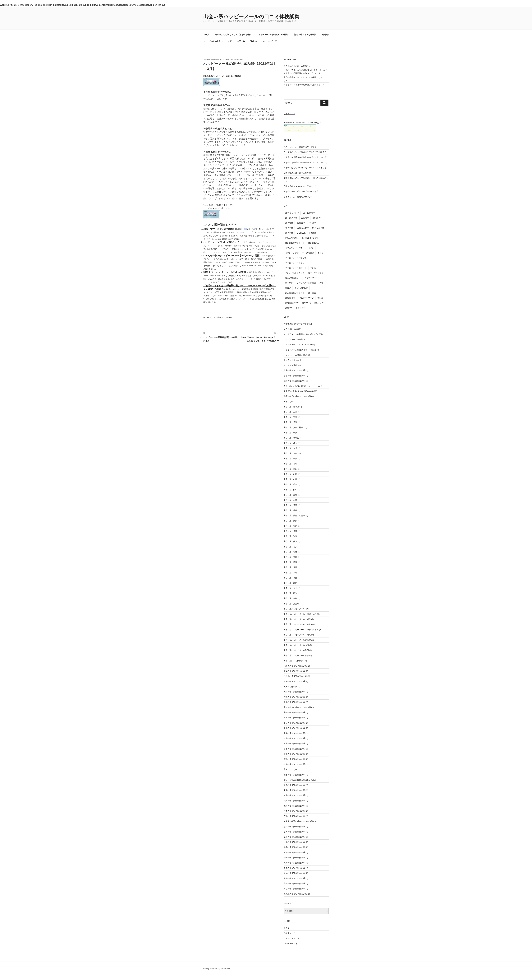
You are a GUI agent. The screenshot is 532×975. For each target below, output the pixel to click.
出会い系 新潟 (290, 521)
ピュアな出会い (292, 278)
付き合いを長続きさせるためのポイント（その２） (306, 157)
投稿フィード (289, 933)
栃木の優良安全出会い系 (294, 795)
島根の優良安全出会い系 (294, 754)
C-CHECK (301, 233)
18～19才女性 (309, 213)
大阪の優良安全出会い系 (294, 697)
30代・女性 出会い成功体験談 (219, 229)
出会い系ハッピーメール (294, 609)
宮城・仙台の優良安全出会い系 (297, 707)
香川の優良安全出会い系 (294, 878)
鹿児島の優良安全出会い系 (295, 894)
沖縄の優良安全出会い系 (294, 801)
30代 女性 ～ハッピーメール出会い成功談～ (226, 272)
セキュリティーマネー (295, 248)
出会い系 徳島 (290, 505)
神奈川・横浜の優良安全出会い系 (298, 821)
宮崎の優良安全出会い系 (294, 712)
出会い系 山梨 (290, 479)
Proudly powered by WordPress (216, 968)
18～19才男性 (291, 218)
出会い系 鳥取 (290, 598)
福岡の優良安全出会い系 (294, 832)
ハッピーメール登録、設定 (295, 355)
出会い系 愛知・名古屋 (294, 515)
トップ (206, 34)
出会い (288, 288)
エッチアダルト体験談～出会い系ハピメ (301, 334)
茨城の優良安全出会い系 (294, 852)
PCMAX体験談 (291, 238)
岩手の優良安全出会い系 (294, 749)
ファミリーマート (310, 278)
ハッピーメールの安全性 (295, 258)
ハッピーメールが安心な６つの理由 (272, 34)
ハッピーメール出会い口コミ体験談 (219, 317)
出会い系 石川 (290, 547)
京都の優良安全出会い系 (294, 376)
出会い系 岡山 (290, 489)
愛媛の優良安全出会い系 (294, 775)
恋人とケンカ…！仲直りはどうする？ (300, 147)
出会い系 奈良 (290, 458)
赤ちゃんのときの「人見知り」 (297, 66)
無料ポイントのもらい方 (313, 303)
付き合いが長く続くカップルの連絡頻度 (301, 191)
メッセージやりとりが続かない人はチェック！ (304, 85)
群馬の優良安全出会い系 (294, 847)
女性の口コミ (291, 298)
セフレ (311, 248)
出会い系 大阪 (290, 453)
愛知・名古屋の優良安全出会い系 (298, 780)
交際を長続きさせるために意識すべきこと (302, 186)
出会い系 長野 (290, 578)
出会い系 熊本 (290, 541)
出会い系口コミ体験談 (293, 661)
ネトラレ (321, 253)
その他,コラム (290, 329)
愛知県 (320, 298)
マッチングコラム (291, 360)
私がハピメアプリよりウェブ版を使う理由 (232, 34)
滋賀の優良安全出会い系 (294, 806)
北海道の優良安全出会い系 (295, 666)
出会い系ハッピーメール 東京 (297, 624)
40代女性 (312, 223)
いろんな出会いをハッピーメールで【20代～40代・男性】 (232, 255)
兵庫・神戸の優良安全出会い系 (297, 396)
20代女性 (305, 218)
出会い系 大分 (290, 448)
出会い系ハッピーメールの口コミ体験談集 (251, 16)
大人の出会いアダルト (295, 293)
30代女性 (289, 223)
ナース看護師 (308, 253)
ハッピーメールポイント (295, 268)
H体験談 (325, 34)
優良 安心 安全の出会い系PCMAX (298, 391)
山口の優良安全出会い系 (294, 723)
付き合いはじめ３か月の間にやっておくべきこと (305, 167)
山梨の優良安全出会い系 (294, 733)
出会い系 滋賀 (290, 536)
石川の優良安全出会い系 (294, 816)
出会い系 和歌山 (291, 438)
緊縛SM (253, 41)
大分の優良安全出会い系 (294, 692)
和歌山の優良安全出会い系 (295, 676)
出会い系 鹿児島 (291, 604)
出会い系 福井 (290, 552)
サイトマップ (289, 113)
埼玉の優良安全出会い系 (294, 681)
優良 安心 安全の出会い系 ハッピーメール (302, 386)
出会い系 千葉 (290, 433)
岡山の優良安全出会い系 (294, 743)
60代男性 (289, 233)
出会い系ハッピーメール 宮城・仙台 (300, 614)
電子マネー (300, 308)
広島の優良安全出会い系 (294, 759)
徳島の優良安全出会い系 (294, 764)
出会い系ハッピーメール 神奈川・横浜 (301, 629)
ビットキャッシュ (316, 273)
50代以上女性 (303, 228)
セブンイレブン (292, 253)
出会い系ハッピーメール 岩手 (297, 619)
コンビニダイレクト (310, 238)
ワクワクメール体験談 (306, 283)
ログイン (287, 928)
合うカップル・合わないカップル (298, 197)
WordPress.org (290, 943)
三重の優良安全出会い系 (294, 370)
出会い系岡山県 (301, 288)
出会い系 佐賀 (290, 422)
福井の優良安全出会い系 (294, 826)
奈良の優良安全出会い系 (294, 702)
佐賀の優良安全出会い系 (294, 381)
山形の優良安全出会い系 (294, 728)
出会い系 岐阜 (290, 484)
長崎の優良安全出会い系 (294, 857)
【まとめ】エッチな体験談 (304, 34)
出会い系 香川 (290, 588)
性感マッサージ (307, 298)
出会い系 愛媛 (290, 510)
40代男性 (289, 228)
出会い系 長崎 (290, 572)
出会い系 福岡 (290, 557)
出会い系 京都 (290, 417)
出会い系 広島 (290, 500)
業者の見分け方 (292, 303)
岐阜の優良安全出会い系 (294, 738)
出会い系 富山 (290, 469)
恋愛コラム (288, 769)
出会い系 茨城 (290, 567)
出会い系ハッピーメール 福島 (297, 635)
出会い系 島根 (290, 495)
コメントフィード (291, 938)
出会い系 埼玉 (290, 443)
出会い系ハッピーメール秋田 (296, 650)
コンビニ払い (314, 243)
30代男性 (301, 223)
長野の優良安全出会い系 (294, 863)
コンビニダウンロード (295, 243)
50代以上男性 (318, 228)
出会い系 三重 (290, 412)
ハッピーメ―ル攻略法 (293, 339)
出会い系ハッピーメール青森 (296, 655)
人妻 (230, 41)
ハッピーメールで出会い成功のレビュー (223, 242)
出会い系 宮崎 (290, 464)
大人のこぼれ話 (290, 686)
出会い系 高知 (290, 593)
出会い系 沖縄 (290, 531)
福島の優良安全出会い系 (294, 837)
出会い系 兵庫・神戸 (293, 427)
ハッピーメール (312, 122)
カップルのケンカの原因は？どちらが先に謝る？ (305, 152)
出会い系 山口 (290, 474)
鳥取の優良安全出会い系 (294, 889)
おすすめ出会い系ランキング (296, 324)
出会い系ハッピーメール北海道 (297, 640)
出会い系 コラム (291, 407)
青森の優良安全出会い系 (294, 868)
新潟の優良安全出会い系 (294, 785)
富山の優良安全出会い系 (294, 717)
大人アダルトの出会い (212, 41)
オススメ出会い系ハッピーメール (231, 59)
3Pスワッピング (270, 41)
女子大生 (241, 41)
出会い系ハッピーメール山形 (296, 645)
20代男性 (317, 218)
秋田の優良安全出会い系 (294, 842)
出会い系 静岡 (290, 583)
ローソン (289, 283)
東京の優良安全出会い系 (294, 790)
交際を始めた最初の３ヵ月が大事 (298, 173)
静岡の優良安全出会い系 (294, 873)
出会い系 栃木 (290, 526)
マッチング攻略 (290, 365)
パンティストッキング (295, 273)
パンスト (314, 268)
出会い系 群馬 (290, 562)
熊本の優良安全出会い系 (294, 811)
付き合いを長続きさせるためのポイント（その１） (306, 162)
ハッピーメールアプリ (295, 263)
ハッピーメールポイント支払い (297, 344)
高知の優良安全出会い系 (294, 883)
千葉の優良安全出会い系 (294, 671)
